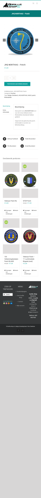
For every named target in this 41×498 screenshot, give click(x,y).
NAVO (29, 95)
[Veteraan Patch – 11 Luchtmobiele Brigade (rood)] (30, 236)
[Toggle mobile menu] (37, 3)
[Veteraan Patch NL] (11, 180)
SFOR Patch (27, 201)
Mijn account (20, 305)
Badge (10, 95)
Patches (13, 93)
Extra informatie (6, 111)
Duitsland (15, 95)
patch (33, 95)
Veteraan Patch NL (10, 201)
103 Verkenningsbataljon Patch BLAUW (11, 259)
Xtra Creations (31, 326)
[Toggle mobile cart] (33, 3)
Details (16, 210)
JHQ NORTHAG (22, 95)
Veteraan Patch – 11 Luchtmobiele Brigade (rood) (29, 259)
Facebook (33, 310)
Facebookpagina (20, 291)
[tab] (7, 106)
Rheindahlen (8, 97)
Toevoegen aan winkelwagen (17, 84)
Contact (20, 301)
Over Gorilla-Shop (20, 296)
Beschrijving (6, 106)
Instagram (35, 312)
